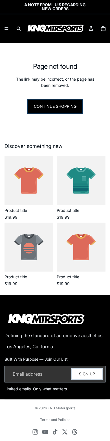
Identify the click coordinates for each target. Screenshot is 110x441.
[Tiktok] (55, 432)
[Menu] (6, 28)
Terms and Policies (55, 420)
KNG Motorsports (61, 408)
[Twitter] (64, 432)
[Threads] (74, 432)
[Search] (18, 28)
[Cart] (103, 28)
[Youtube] (45, 432)
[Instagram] (35, 432)
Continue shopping (55, 106)
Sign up (87, 373)
